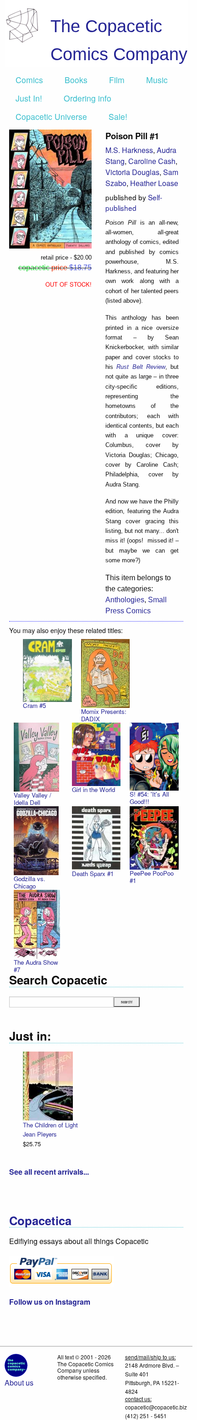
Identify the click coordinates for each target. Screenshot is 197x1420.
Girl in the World (93, 789)
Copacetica (40, 1220)
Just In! (29, 98)
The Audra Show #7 (36, 966)
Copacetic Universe (51, 116)
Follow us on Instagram (49, 1301)
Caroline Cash (151, 161)
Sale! (118, 116)
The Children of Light (50, 1124)
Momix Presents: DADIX (103, 715)
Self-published (133, 202)
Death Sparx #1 (93, 873)
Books (76, 79)
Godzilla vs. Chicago (29, 882)
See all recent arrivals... (49, 1171)
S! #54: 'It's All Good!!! (149, 798)
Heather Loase (154, 183)
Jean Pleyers (39, 1134)
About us (19, 1382)
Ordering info (87, 98)
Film (117, 79)
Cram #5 (34, 705)
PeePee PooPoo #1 (152, 877)
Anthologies (124, 600)
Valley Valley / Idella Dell (32, 799)
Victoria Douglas (132, 172)
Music (157, 79)
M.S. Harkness (129, 150)
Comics (29, 79)
